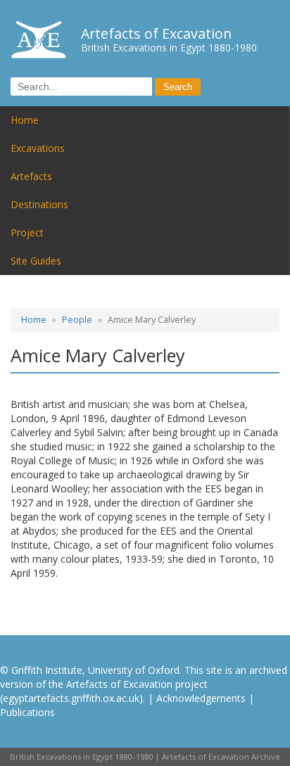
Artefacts (31, 176)
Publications (27, 712)
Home (25, 120)
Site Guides (36, 260)
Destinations (39, 204)
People (77, 320)
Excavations (38, 148)
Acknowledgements (201, 698)
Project (27, 232)
